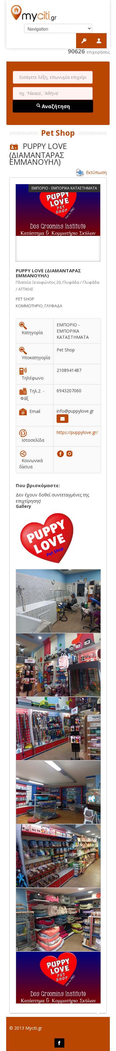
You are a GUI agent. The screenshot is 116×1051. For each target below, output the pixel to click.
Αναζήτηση (55, 106)
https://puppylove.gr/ (77, 432)
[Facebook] (61, 453)
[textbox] (53, 77)
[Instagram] (69, 453)
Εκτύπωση (96, 172)
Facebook (59, 1043)
